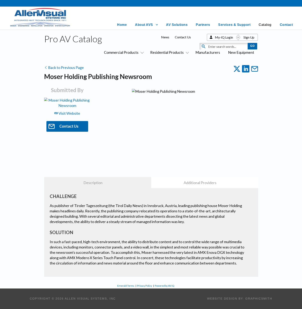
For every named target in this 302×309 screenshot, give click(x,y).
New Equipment (241, 52)
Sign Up (248, 37)
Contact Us (183, 37)
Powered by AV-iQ (164, 285)
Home (122, 24)
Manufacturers (207, 52)
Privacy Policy (144, 285)
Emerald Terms (125, 285)
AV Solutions (177, 24)
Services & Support (234, 24)
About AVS (144, 24)
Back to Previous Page (65, 67)
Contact (286, 24)
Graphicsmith (258, 298)
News (165, 37)
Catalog (265, 24)
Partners (203, 24)
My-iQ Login (224, 37)
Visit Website (69, 113)
